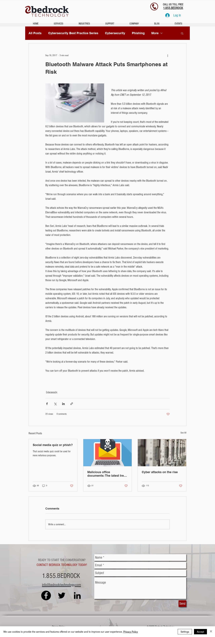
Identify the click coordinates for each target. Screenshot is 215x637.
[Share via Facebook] (47, 403)
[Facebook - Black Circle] (46, 595)
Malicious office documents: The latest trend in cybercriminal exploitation (107, 473)
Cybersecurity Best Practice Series (73, 33)
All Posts (35, 33)
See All (183, 432)
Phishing (138, 33)
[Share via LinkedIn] (63, 403)
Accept (200, 631)
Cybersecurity (115, 33)
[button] (182, 33)
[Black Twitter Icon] (62, 595)
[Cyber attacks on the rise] (162, 452)
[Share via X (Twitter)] (55, 403)
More (155, 33)
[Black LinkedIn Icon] (77, 595)
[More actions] (168, 55)
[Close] (211, 631)
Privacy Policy (130, 631)
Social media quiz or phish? (53, 445)
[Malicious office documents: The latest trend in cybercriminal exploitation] (107, 452)
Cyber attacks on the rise (160, 472)
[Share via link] (71, 403)
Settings (185, 631)
